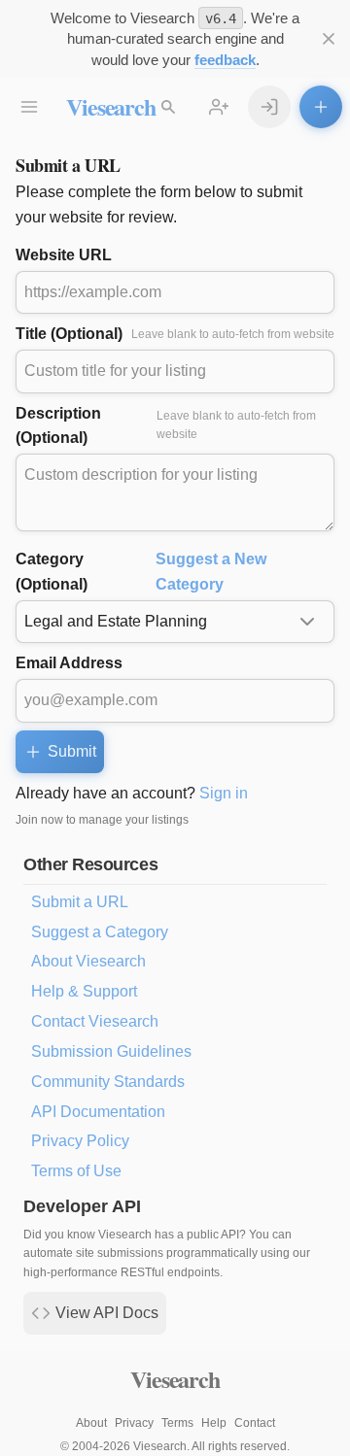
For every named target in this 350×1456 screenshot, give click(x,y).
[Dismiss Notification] (328, 38)
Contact (254, 1423)
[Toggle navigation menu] (29, 106)
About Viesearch (88, 961)
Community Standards (108, 1081)
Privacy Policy (80, 1141)
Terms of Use (76, 1171)
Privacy (134, 1423)
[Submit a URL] (320, 106)
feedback (225, 59)
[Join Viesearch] (218, 106)
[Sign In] (269, 106)
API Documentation (98, 1111)
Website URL (64, 255)
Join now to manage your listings (102, 820)
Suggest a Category (99, 932)
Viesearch (110, 106)
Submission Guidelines (111, 1051)
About (91, 1423)
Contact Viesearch (94, 1021)
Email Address (69, 663)
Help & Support (84, 991)
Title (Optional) (175, 333)
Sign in (223, 793)
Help (214, 1423)
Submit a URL (79, 902)
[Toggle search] (168, 106)
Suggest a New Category (211, 572)
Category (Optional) (141, 572)
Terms (177, 1423)
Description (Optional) (166, 426)
